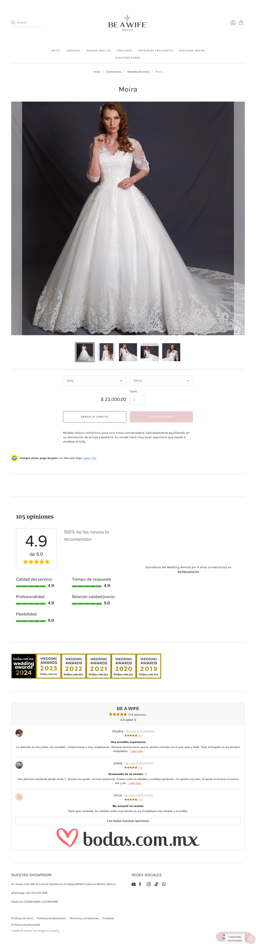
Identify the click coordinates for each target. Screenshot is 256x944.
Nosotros (124, 50)
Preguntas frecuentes (155, 50)
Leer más (137, 751)
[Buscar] (13, 23)
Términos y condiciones (84, 918)
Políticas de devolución (51, 918)
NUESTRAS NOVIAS (192, 50)
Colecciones (113, 71)
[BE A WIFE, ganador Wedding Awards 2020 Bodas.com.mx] (123, 677)
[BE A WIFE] (128, 23)
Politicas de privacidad (25, 924)
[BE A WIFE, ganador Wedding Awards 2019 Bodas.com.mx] (148, 677)
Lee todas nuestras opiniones (128, 821)
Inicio (55, 50)
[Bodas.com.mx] (128, 837)
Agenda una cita (98, 50)
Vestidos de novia (138, 71)
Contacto (108, 918)
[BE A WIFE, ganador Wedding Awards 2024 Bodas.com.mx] (23, 677)
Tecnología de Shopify (46, 930)
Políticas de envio (22, 918)
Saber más (89, 458)
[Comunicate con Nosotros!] (250, 938)
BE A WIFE (26, 930)
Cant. (133, 391)
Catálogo (73, 50)
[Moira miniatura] (85, 352)
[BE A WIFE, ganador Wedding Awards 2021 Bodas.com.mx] (98, 677)
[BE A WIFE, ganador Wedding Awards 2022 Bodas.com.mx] (73, 677)
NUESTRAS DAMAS (127, 57)
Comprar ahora (161, 416)
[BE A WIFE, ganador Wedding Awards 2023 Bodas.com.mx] (48, 677)
